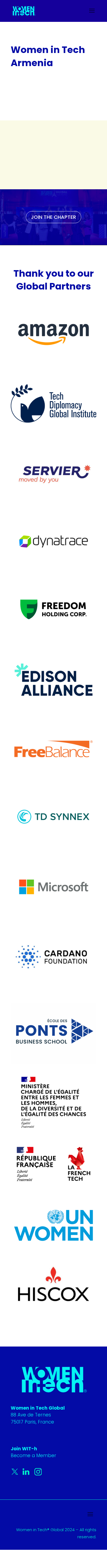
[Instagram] (38, 1474)
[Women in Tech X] (16, 1474)
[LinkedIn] (27, 1474)
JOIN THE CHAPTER (53, 217)
